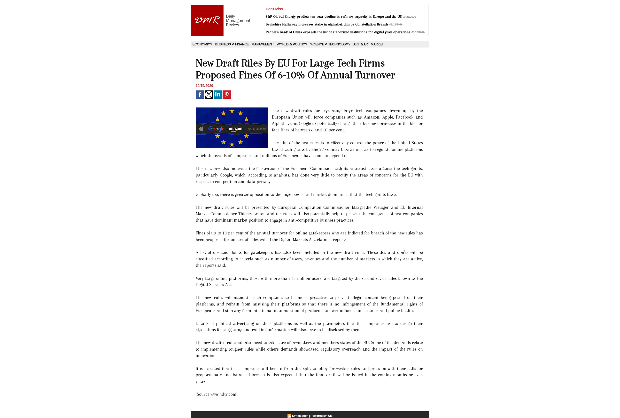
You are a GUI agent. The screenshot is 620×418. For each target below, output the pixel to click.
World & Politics (292, 44)
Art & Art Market (368, 44)
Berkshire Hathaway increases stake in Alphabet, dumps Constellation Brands (327, 24)
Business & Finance (232, 44)
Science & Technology (330, 44)
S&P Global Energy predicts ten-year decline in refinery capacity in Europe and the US (334, 16)
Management (263, 44)
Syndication (300, 416)
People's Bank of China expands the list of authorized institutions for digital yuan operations (338, 32)
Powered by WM (321, 416)
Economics (202, 44)
